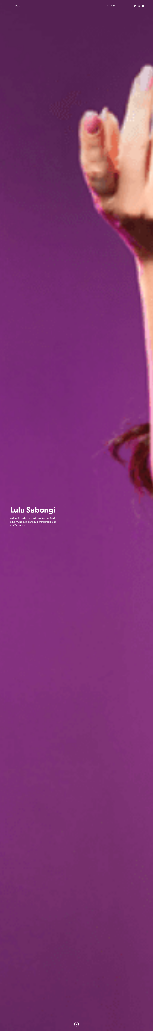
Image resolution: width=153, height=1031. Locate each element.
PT (108, 6)
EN (112, 6)
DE (115, 6)
